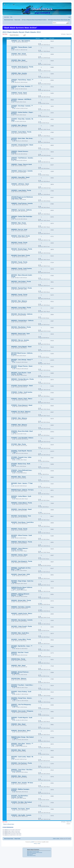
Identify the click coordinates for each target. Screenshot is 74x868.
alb (14, 42)
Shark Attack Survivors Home (33, 851)
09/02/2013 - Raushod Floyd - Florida (21, 288)
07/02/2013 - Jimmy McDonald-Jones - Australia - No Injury (21, 471)
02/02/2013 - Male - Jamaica (18, 776)
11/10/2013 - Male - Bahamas (19, 125)
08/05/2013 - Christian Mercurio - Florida (22, 379)
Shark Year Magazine (31, 853)
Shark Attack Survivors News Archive (34, 852)
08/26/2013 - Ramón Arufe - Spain (20, 333)
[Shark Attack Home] (37, 10)
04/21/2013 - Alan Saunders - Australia (21, 620)
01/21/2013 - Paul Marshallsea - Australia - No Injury (19, 796)
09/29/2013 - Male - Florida (18, 223)
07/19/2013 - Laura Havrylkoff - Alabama (22, 437)
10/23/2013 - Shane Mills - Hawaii (20, 177)
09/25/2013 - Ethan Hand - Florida (20, 236)
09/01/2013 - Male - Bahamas (19, 301)
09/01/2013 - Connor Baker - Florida (21, 307)
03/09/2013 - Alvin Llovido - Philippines (22, 711)
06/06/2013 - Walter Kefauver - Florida (21, 542)
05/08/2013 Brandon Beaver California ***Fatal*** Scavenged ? (21, 588)
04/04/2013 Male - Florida (18, 659)
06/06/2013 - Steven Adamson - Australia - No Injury (19, 549)
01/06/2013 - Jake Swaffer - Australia (21, 815)
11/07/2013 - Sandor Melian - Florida (21, 132)
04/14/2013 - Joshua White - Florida (21, 639)
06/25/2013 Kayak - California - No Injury (22, 489)
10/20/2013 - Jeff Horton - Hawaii (20, 184)
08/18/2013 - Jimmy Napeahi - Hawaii (21, 346)
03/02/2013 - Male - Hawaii (18, 724)
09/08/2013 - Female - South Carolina (21, 268)
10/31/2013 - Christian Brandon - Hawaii (22, 145)
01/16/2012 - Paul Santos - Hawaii (20, 808)
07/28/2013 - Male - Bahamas (19, 418)
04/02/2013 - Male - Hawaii (18, 665)
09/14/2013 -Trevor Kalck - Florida (20, 255)
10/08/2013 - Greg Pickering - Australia (22, 203)
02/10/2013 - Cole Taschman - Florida (21, 763)
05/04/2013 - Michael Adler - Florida (21, 600)
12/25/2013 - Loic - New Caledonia (20, 40)
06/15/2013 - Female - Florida (19, 529)
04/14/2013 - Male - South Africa (20, 633)
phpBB (32, 841)
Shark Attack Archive (31, 855)
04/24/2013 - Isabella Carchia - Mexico (21, 613)
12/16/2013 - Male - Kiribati (18, 53)
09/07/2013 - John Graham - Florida (21, 281)
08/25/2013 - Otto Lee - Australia (20, 340)
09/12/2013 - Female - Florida (19, 262)
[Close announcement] (70, 27)
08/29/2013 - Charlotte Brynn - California (22, 320)
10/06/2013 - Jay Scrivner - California (21, 210)
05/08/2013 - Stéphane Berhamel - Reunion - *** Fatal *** (20, 594)
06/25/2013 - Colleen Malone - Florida (21, 503)
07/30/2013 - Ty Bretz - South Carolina (21, 392)
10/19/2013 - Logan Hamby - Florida (21, 190)
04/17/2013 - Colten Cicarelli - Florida (21, 626)
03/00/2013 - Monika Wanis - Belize (21, 730)
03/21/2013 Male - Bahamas (18, 678)
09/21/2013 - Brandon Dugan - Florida (21, 249)
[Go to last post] (41, 43)
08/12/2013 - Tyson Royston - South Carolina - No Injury (21, 373)
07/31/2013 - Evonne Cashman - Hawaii (22, 385)
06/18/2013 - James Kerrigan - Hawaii (21, 509)
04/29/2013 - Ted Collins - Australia (21, 607)
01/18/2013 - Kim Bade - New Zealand (21, 802)
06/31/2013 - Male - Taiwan (18, 476)
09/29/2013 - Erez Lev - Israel (19, 229)
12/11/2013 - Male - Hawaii (18, 60)
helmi (41, 362)
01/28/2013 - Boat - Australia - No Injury (22, 782)
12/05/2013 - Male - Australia (19, 73)
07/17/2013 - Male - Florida (18, 444)
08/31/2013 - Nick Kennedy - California (21, 314)
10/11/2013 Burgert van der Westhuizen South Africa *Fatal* (22, 197)
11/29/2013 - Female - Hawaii (19, 92)
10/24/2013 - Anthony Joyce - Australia (21, 171)
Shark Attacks (30, 854)
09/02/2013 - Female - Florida (19, 294)
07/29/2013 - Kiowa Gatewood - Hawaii (21, 405)
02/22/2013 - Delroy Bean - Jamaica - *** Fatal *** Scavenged (22, 744)
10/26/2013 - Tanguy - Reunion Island (21, 164)
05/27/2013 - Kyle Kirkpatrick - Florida (21, 561)
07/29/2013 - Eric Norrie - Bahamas (20, 411)
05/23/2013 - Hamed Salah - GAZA (20, 574)
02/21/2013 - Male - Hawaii (18, 750)
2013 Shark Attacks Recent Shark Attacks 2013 (22, 32)
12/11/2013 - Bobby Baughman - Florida (22, 67)
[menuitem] (10, 17)
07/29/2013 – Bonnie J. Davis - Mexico (21, 398)
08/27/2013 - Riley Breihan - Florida (21, 327)
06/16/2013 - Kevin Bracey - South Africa (22, 522)
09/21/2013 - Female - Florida (19, 242)
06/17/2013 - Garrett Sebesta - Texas (21, 516)
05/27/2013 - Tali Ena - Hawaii (19, 555)
